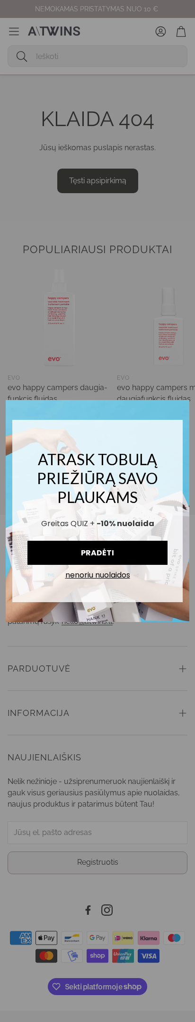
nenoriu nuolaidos (97, 575)
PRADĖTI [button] (97, 552)
